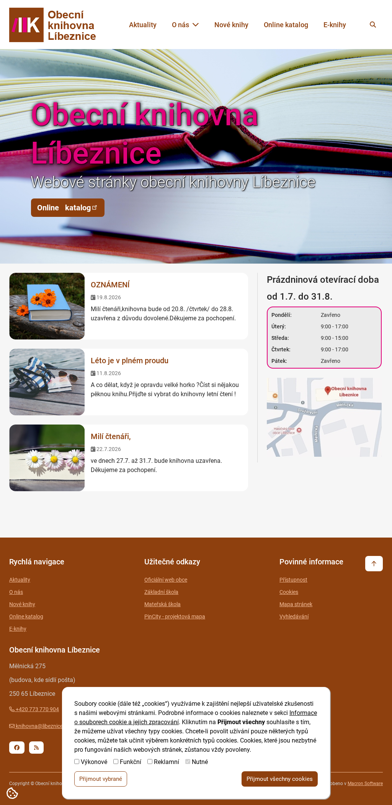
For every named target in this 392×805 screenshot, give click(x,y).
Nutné (200, 762)
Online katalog (286, 25)
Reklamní (166, 762)
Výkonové (94, 762)
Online (64, 207)
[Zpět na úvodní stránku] (59, 25)
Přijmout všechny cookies (280, 778)
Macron (365, 783)
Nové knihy (231, 25)
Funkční (130, 762)
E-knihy (334, 25)
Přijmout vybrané (100, 778)
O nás (180, 25)
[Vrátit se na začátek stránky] (374, 563)
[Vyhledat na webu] (372, 24)
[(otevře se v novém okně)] (325, 418)
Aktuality (143, 25)
